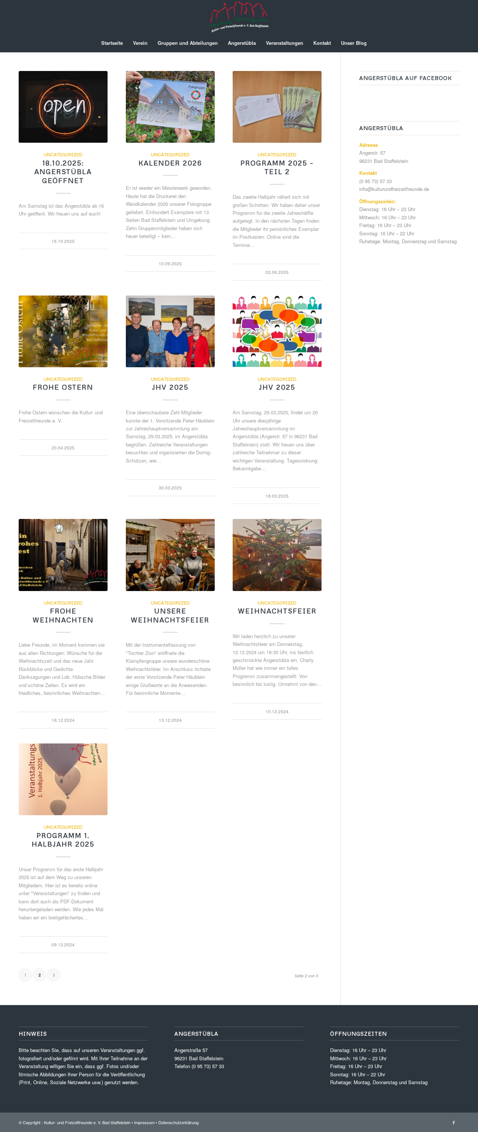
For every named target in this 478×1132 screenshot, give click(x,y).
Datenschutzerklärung (178, 1122)
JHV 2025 (170, 387)
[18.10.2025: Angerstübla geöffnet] (63, 107)
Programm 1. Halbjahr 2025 (63, 839)
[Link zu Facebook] (453, 1122)
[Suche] (376, 43)
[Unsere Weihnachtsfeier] (170, 555)
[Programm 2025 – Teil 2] (277, 107)
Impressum (144, 1122)
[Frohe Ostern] (63, 331)
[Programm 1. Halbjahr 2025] (63, 779)
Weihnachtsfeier (277, 611)
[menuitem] (112, 43)
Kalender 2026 (170, 163)
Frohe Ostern (63, 387)
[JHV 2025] (170, 331)
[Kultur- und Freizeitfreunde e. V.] (239, 17)
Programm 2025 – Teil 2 (277, 167)
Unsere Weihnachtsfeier (170, 615)
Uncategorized (63, 154)
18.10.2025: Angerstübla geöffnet (63, 172)
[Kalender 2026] (170, 107)
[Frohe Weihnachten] (63, 555)
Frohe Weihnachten (63, 615)
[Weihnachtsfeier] (277, 555)
